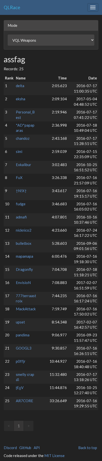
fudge (21, 204)
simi (19, 151)
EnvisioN (23, 282)
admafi (21, 217)
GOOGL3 (23, 348)
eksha (20, 99)
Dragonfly (24, 269)
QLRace (12, 7)
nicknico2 (23, 230)
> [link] (28, 426)
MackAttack (26, 309)
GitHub (25, 447)
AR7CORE (24, 400)
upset (20, 322)
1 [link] (19, 426)
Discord (10, 447)
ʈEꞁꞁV (20, 387)
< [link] (9, 426)
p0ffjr (21, 361)
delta (20, 85)
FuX (19, 177)
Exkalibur (23, 164)
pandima (22, 335)
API (37, 447)
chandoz (22, 138)
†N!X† (21, 190)
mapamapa (24, 256)
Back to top (87, 447)
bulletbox (23, 243)
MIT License (54, 455)
